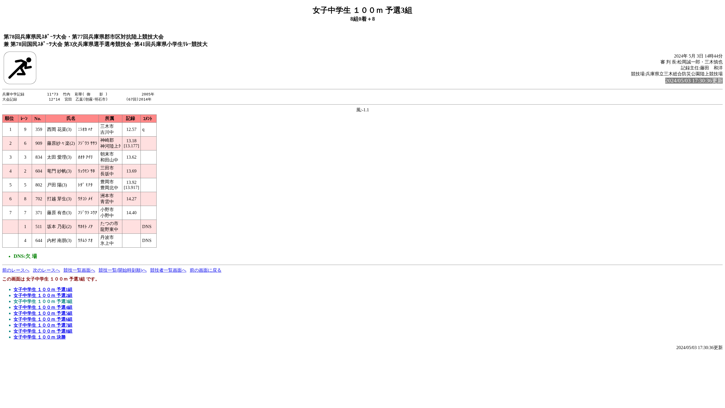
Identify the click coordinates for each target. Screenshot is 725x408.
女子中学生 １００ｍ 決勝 (40, 337)
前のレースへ (15, 270)
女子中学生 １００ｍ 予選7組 (43, 325)
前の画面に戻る (205, 270)
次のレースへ (46, 270)
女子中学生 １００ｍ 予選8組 (43, 331)
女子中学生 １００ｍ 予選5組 (43, 313)
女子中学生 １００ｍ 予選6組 (43, 319)
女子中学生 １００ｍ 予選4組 (43, 307)
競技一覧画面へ (79, 270)
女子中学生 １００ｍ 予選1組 (43, 289)
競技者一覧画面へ (168, 270)
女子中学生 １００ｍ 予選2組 (43, 295)
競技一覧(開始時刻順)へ (123, 270)
